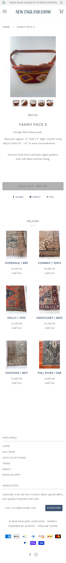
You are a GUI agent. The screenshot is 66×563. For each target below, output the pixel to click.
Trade (6, 463)
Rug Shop (9, 452)
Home (6, 27)
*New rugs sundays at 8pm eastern (33, 2)
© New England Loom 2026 (27, 521)
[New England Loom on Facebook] (30, 555)
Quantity (33, 167)
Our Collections (14, 457)
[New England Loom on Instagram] (36, 555)
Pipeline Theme (48, 526)
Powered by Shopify (21, 526)
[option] (33, 66)
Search (52, 521)
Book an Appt (11, 474)
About (7, 469)
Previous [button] (8, 67)
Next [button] (57, 67)
